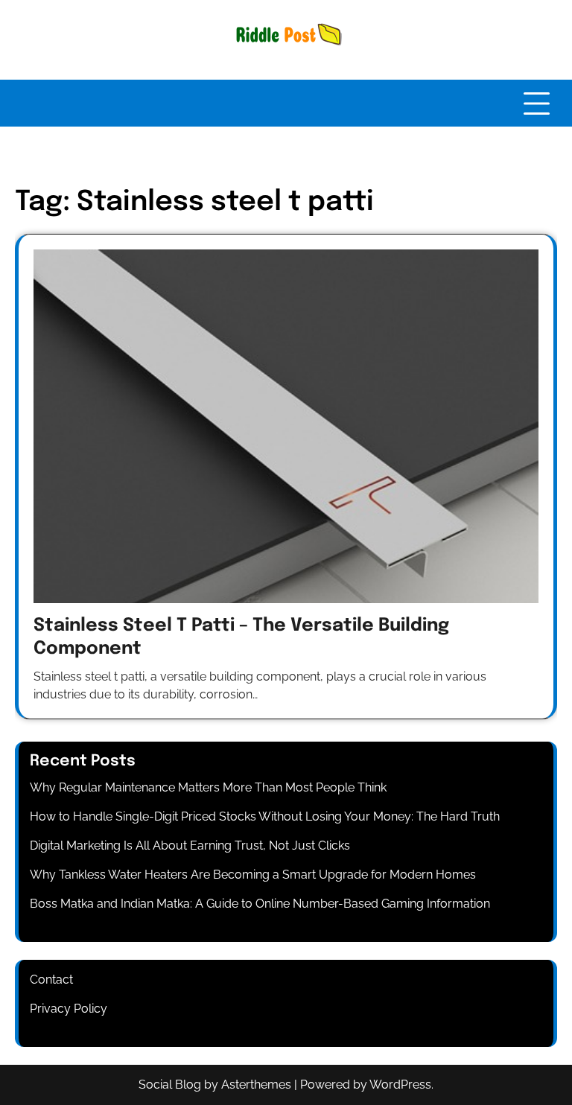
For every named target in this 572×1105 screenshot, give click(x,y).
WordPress (400, 1084)
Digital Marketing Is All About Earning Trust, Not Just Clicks (190, 845)
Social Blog (170, 1084)
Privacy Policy (68, 1008)
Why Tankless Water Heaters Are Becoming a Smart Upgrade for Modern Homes (253, 874)
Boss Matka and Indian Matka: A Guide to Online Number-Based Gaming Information (260, 904)
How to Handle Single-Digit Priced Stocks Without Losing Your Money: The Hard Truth (265, 816)
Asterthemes (256, 1084)
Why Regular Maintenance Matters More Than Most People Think (208, 787)
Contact (51, 979)
